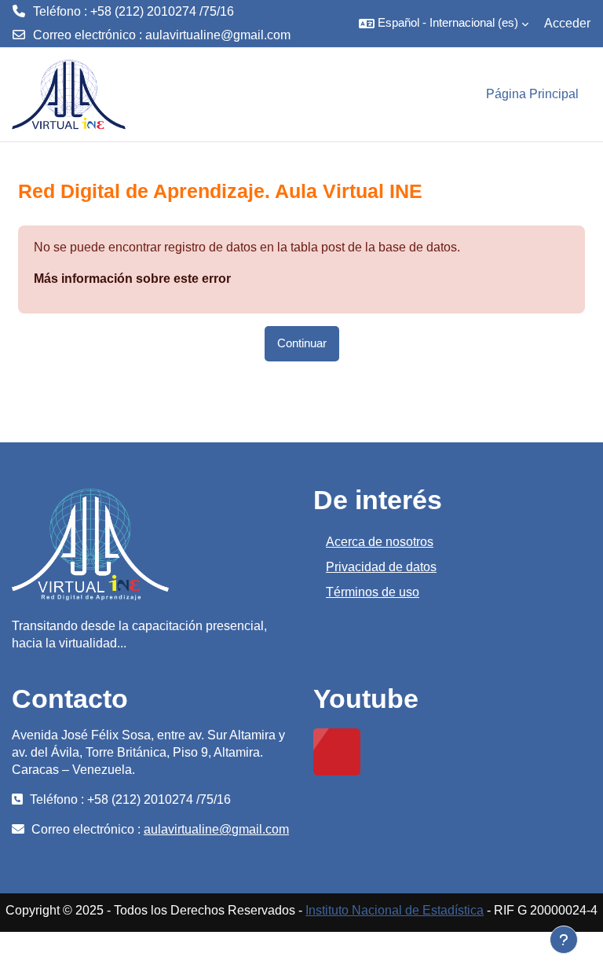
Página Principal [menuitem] (532, 94)
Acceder (567, 23)
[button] (443, 23)
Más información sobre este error (132, 278)
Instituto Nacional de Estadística (394, 910)
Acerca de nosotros (379, 541)
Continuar (302, 343)
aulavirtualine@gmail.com (218, 35)
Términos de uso (372, 592)
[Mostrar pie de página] (564, 940)
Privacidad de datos (381, 567)
